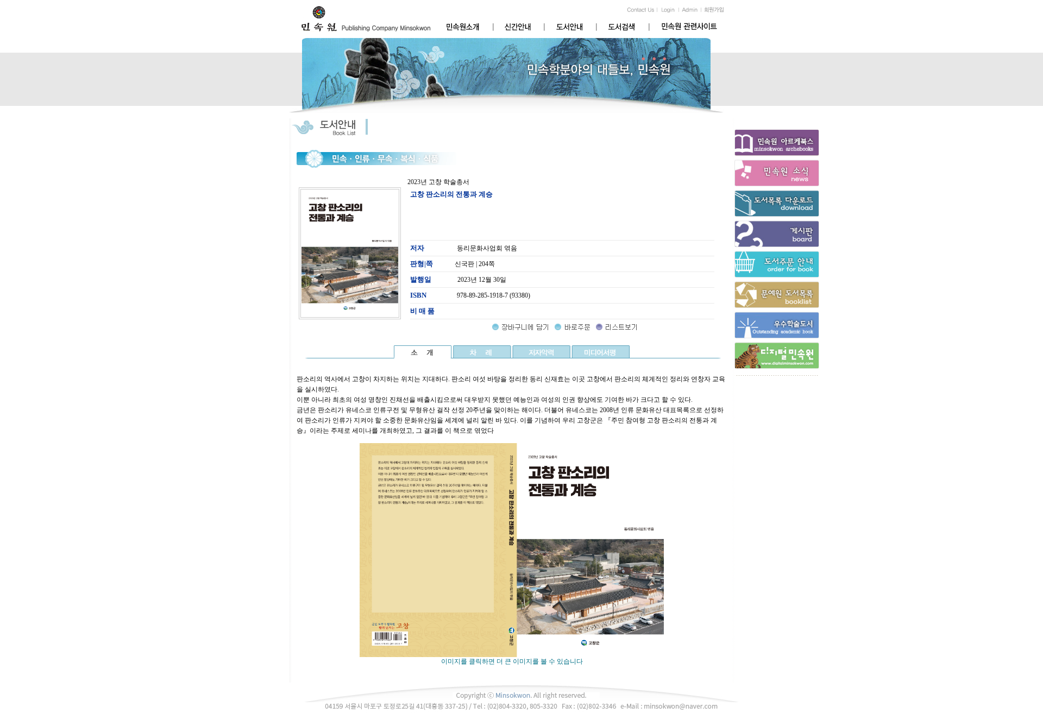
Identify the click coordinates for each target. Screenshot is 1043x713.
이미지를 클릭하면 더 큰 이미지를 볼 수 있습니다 (512, 661)
